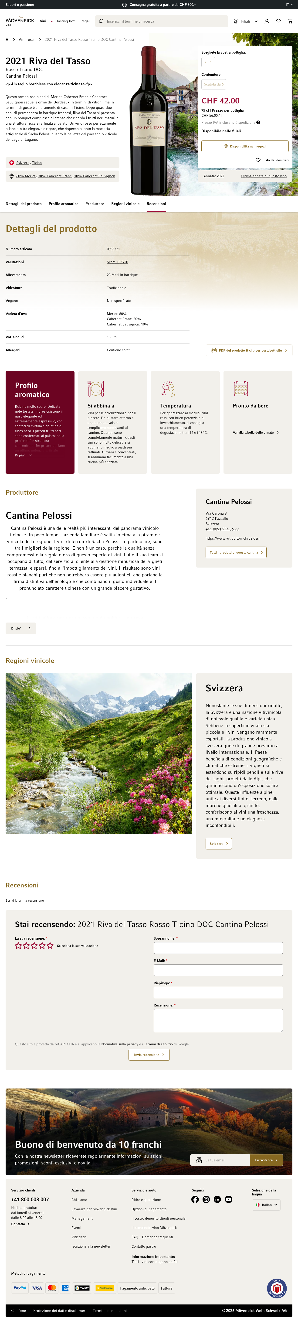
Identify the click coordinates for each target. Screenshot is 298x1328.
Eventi (76, 1227)
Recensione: (164, 1005)
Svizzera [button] (216, 843)
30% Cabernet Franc (55, 176)
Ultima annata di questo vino (264, 176)
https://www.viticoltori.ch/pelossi (233, 538)
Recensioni (156, 203)
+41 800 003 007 (30, 1199)
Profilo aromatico (63, 203)
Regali (86, 21)
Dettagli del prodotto (24, 203)
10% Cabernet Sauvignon (94, 176)
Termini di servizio (158, 1044)
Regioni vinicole (125, 203)
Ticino (37, 162)
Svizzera (22, 162)
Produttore (94, 203)
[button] (289, 4)
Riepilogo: (162, 983)
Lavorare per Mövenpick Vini (94, 1209)
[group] (245, 70)
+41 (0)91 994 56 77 (222, 529)
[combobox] (161, 21)
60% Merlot (26, 176)
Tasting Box (65, 21)
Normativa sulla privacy (119, 1044)
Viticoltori (79, 1237)
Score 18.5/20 (117, 262)
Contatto (18, 1224)
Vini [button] (43, 21)
